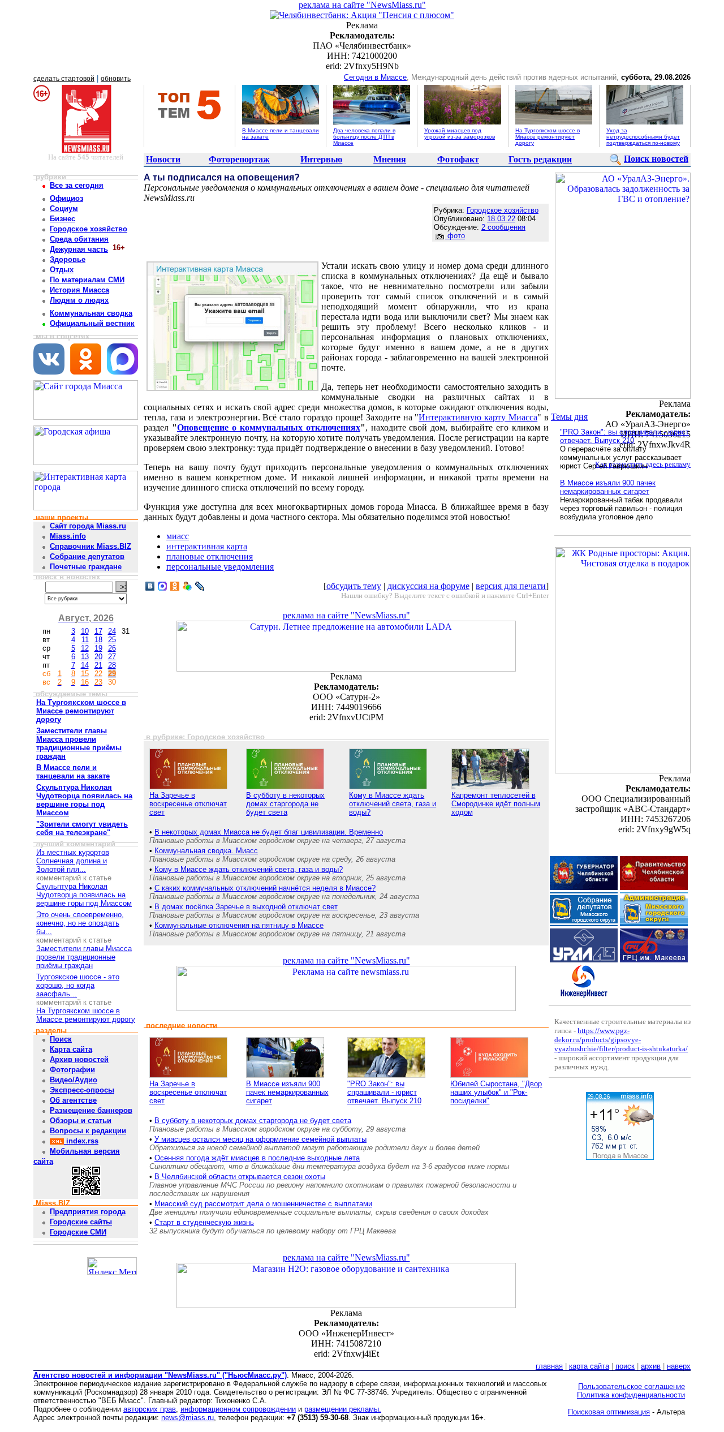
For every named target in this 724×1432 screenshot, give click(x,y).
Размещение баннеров (91, 1110)
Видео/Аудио (73, 1080)
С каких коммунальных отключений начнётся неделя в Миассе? (265, 888)
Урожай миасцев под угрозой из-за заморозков (459, 133)
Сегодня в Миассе (375, 77)
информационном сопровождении (238, 1409)
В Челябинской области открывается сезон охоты (239, 1176)
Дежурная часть (79, 249)
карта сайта (589, 1366)
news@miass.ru (187, 1417)
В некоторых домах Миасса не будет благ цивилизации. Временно (268, 832)
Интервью (321, 159)
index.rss (81, 1141)
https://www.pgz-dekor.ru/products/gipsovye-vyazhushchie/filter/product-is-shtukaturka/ (621, 1039)
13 (85, 656)
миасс (177, 536)
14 (85, 665)
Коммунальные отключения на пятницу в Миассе (239, 925)
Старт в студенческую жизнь (204, 1222)
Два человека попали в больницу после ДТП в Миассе (364, 136)
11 (85, 639)
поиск (625, 1366)
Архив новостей (79, 1059)
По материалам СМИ (87, 280)
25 (112, 639)
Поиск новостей (656, 159)
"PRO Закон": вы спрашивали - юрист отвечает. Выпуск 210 (384, 1092)
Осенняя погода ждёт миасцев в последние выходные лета (257, 1158)
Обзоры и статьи (80, 1120)
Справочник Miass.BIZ (90, 546)
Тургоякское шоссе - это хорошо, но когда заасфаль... (77, 985)
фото (455, 235)
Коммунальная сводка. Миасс (206, 850)
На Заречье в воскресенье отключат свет (188, 803)
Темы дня (569, 417)
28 (112, 665)
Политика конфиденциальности (631, 1395)
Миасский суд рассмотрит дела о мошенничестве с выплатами (263, 1203)
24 (112, 631)
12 (85, 648)
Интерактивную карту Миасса (478, 417)
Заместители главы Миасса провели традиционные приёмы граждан (84, 957)
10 (85, 631)
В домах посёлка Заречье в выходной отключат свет (246, 906)
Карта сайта (71, 1049)
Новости (163, 159)
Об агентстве (73, 1100)
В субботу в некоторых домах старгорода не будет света (285, 803)
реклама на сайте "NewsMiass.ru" (362, 5)
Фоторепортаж (239, 159)
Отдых (62, 269)
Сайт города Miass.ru (88, 526)
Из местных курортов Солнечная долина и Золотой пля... (72, 861)
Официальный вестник (92, 323)
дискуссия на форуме (428, 586)
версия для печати (511, 586)
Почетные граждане (86, 566)
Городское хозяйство (88, 229)
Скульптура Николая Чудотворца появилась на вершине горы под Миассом (84, 895)
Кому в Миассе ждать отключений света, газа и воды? (392, 803)
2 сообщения (503, 227)
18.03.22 (501, 218)
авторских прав (149, 1409)
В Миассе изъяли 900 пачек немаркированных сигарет (287, 1092)
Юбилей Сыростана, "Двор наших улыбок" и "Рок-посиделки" (496, 1092)
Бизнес (62, 218)
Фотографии (72, 1069)
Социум (64, 208)
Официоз (66, 198)
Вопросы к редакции (88, 1130)
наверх (679, 1366)
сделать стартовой (63, 79)
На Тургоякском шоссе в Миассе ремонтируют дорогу (547, 136)
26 (112, 648)
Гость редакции (540, 159)
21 (98, 665)
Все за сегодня (77, 185)
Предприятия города (88, 1211)
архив (651, 1366)
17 (98, 631)
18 (98, 639)
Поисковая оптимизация (609, 1412)
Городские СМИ (78, 1232)
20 (98, 656)
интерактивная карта (206, 546)
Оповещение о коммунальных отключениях (268, 427)
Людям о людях (79, 300)
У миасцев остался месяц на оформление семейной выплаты (260, 1139)
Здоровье (67, 259)
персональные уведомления (220, 566)
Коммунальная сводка (91, 313)
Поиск (61, 1039)
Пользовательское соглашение (631, 1386)
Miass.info (68, 536)
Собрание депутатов (87, 556)
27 (112, 656)
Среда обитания (79, 239)
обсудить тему (353, 586)
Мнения (389, 159)
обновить (116, 79)
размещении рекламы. (342, 1409)
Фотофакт (458, 159)
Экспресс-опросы (82, 1090)
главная (549, 1366)
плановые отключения (209, 556)
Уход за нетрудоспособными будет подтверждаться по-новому (643, 136)
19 (98, 648)
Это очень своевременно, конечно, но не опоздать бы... (80, 923)
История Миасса (79, 290)
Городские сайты (81, 1222)
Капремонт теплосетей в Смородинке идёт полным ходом (495, 803)
